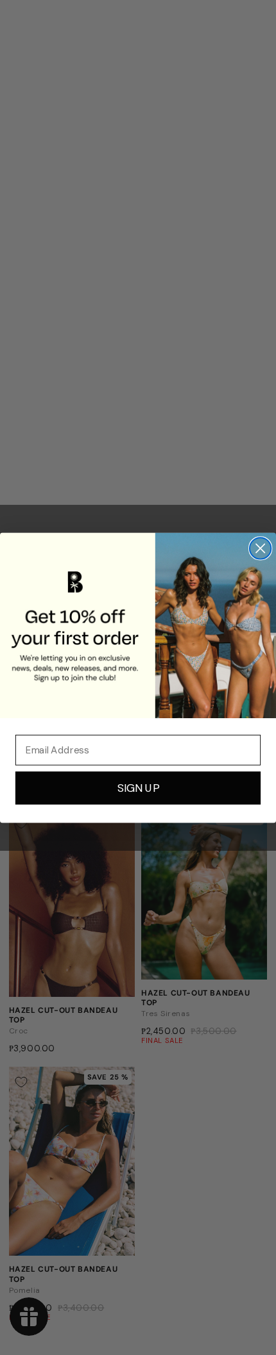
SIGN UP (138, 787)
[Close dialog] (260, 548)
